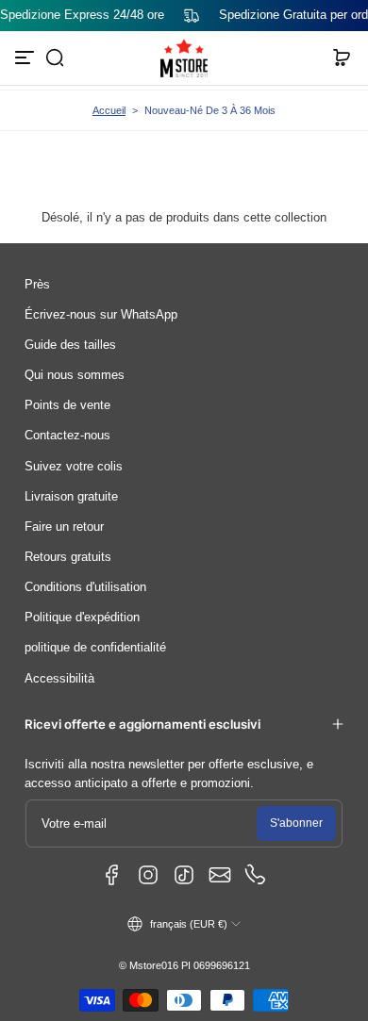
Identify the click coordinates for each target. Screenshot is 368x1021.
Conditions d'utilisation (85, 587)
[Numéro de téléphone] (255, 875)
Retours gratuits (68, 557)
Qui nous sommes (75, 375)
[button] (55, 57)
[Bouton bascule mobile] (26, 57)
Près (37, 284)
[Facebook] (112, 875)
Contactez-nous (67, 435)
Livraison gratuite (71, 496)
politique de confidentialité (95, 647)
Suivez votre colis (74, 466)
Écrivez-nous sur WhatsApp (101, 314)
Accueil (108, 110)
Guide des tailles (70, 345)
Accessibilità (59, 678)
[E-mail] (220, 875)
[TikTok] (184, 875)
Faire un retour (64, 527)
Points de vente (67, 405)
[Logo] (184, 58)
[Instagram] (148, 875)
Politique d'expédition (82, 617)
